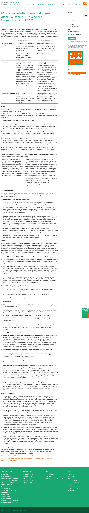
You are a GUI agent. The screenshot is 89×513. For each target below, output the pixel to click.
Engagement (71, 490)
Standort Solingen (72, 480)
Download (48, 476)
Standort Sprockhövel (73, 482)
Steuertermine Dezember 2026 (9, 460)
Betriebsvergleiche (28, 476)
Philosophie (71, 474)
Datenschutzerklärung (79, 47)
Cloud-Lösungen (49, 474)
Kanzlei (33, 4)
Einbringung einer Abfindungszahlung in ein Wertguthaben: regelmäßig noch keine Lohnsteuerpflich (27, 458)
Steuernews (77, 4)
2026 (69, 72)
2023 (78, 72)
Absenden (72, 38)
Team (69, 478)
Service (57, 4)
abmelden (78, 34)
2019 (72, 74)
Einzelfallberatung (28, 474)
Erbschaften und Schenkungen (9, 482)
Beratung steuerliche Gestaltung (9, 478)
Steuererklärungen (6, 498)
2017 (78, 74)
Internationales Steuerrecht (8, 492)
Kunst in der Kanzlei (74, 31)
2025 (72, 72)
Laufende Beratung (28, 480)
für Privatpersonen (6, 476)
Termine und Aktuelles (67, 4)
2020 (69, 74)
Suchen (70, 12)
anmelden (71, 34)
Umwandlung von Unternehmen (9, 502)
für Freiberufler (5, 474)
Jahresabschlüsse (5, 494)
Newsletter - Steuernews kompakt (54, 478)
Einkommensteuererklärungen (9, 480)
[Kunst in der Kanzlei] (85, 3)
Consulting (50, 4)
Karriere (70, 486)
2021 (84, 72)
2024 (75, 72)
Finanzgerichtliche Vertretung (8, 490)
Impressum (79, 510)
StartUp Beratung (27, 482)
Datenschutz (85, 510)
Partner (70, 484)
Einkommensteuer (20, 455)
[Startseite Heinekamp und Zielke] (11, 3)
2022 (81, 72)
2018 (75, 74)
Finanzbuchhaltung (6, 488)
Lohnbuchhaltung (5, 496)
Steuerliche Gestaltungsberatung (9, 500)
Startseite (27, 4)
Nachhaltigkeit (71, 476)
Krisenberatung (27, 478)
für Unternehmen (5, 486)
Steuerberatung (41, 4)
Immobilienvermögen (6, 484)
